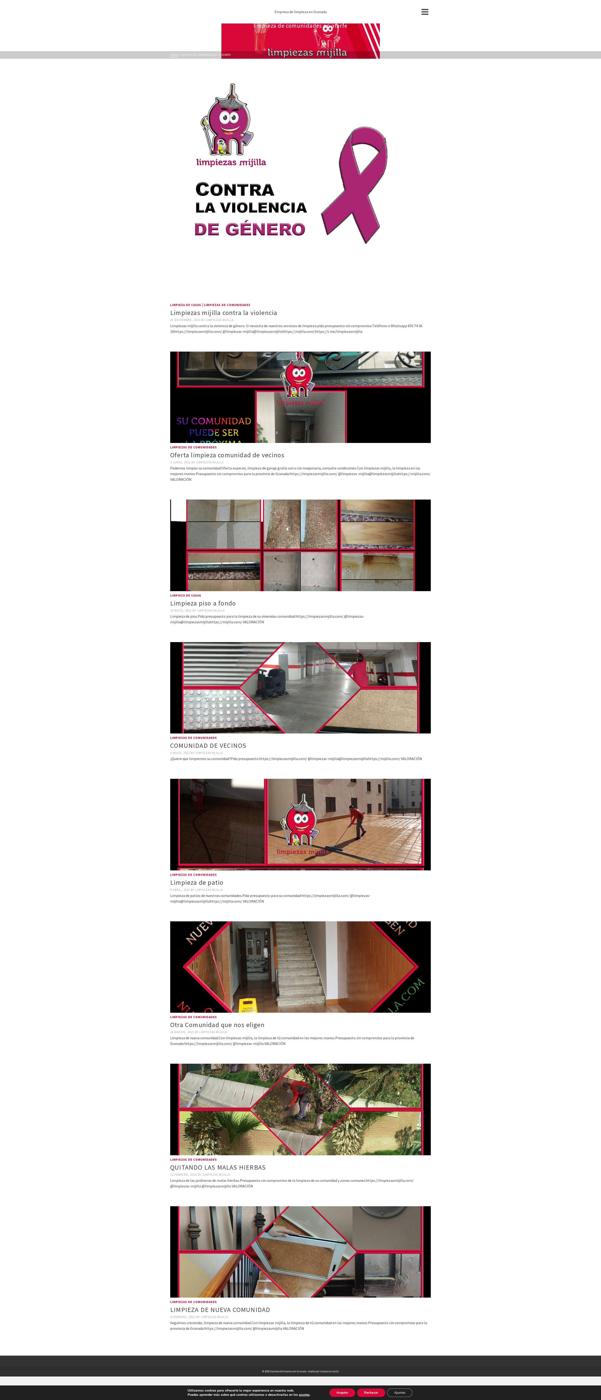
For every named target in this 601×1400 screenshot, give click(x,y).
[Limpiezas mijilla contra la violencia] (300, 183)
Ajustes (399, 1392)
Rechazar (371, 1392)
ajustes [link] (304, 1394)
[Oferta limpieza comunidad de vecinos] (300, 397)
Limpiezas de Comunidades (227, 305)
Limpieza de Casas (185, 305)
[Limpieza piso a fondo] (300, 545)
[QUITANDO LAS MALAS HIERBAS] (300, 1109)
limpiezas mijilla (220, 320)
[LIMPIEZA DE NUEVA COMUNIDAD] (300, 1252)
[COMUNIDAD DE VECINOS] (300, 687)
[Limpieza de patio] (300, 824)
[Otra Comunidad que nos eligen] (300, 967)
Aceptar (342, 1392)
